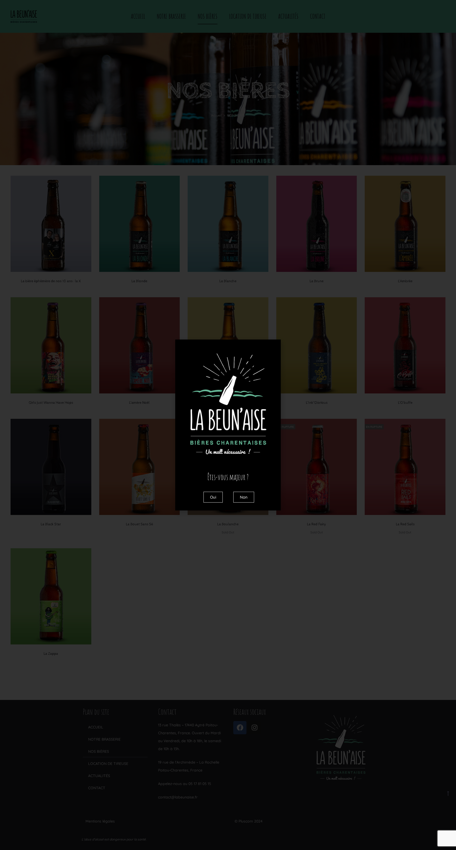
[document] (228, 425)
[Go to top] (448, 793)
